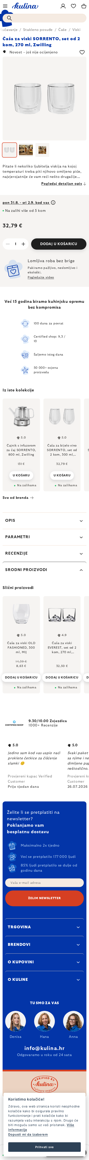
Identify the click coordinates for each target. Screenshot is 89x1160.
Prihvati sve (44, 1147)
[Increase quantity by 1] (23, 244)
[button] (21, 674)
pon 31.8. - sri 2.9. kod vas (26, 202)
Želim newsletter (44, 898)
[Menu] (5, 6)
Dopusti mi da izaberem (28, 1134)
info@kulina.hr (44, 1048)
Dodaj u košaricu (58, 244)
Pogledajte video (41, 277)
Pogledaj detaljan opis (61, 183)
